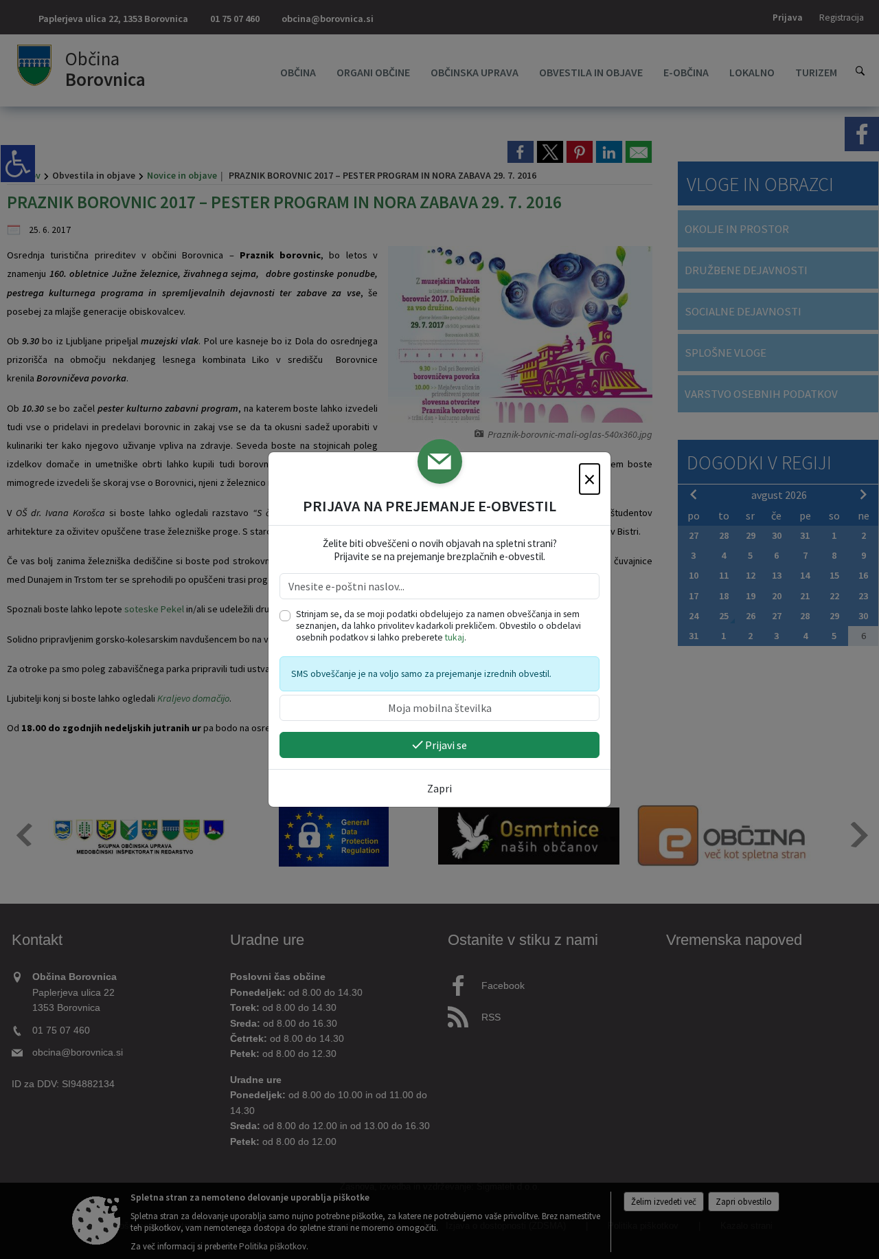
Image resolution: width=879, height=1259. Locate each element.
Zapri (439, 788)
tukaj (454, 637)
